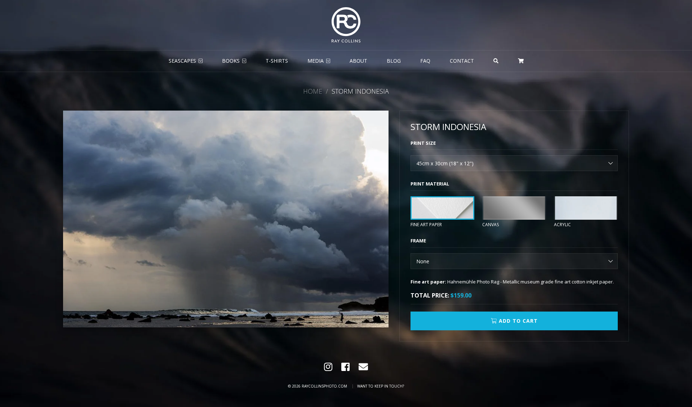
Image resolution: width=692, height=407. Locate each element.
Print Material (430, 183)
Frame (418, 240)
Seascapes (182, 60)
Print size (423, 143)
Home (312, 91)
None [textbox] (422, 261)
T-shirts (277, 60)
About (358, 60)
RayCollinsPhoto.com (324, 386)
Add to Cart (517, 320)
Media (315, 60)
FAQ (425, 60)
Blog (394, 60)
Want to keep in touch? (380, 386)
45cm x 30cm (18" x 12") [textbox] (445, 163)
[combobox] (514, 163)
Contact (462, 60)
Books (231, 60)
